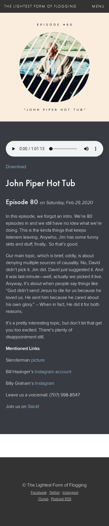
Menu (98, 6)
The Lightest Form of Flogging (40, 6)
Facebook (39, 492)
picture (38, 360)
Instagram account (53, 371)
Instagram (44, 383)
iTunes (43, 499)
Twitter (54, 492)
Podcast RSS (61, 499)
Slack (33, 406)
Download (16, 166)
